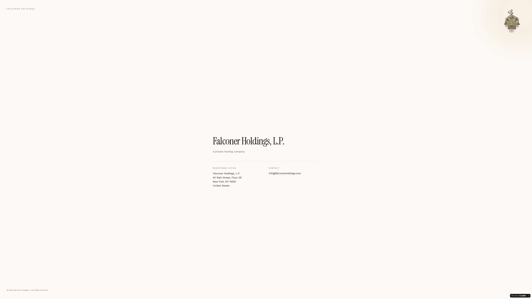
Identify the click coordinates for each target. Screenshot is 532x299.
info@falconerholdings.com (285, 173)
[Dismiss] (528, 295)
